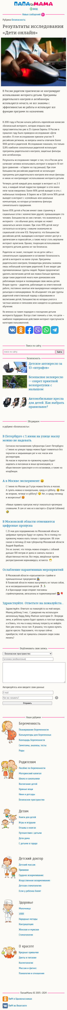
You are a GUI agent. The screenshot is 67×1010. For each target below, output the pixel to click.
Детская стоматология (30, 885)
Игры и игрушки (27, 822)
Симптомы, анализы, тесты (32, 745)
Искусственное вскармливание (34, 880)
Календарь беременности (32, 740)
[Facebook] (29, 330)
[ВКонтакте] (12, 330)
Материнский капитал (30, 773)
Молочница (25, 908)
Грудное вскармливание (31, 875)
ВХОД (35, 9)
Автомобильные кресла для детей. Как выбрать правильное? (46, 403)
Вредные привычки (29, 952)
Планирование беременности (34, 729)
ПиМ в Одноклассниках (20, 998)
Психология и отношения (31, 973)
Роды (21, 750)
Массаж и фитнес (28, 968)
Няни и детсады (27, 794)
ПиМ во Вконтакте (17, 1005)
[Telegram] (55, 330)
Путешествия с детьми (30, 832)
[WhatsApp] (46, 330)
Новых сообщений (31, 14)
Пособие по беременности (32, 768)
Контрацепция (26, 924)
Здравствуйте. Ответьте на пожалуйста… (33, 603)
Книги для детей (27, 817)
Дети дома (24, 838)
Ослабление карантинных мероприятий (33, 570)
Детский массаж (27, 864)
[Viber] (38, 330)
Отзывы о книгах (27, 827)
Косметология (26, 962)
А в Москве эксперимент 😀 (23, 481)
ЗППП (21, 913)
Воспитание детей (28, 784)
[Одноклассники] (21, 330)
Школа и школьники (29, 778)
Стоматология (26, 934)
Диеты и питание (27, 957)
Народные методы (28, 919)
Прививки (24, 869)
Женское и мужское (29, 929)
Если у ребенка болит (30, 891)
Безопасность (18, 19)
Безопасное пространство (31, 799)
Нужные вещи (26, 789)
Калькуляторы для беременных (35, 734)
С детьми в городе (28, 843)
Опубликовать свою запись (33, 648)
